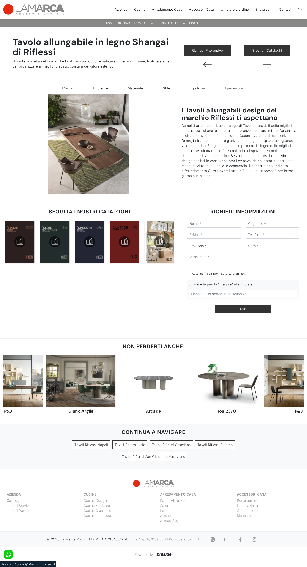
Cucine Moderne (97, 505)
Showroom (263, 9)
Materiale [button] (135, 88)
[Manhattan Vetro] (267, 64)
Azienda (121, 9)
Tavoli (153, 23)
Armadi (166, 515)
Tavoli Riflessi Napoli (91, 445)
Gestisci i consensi (42, 564)
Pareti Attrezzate (173, 500)
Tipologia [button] (197, 88)
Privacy (6, 564)
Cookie (19, 564)
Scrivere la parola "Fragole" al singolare (220, 284)
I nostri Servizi (18, 505)
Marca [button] (67, 88)
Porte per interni (250, 500)
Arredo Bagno (171, 521)
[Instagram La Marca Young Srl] (254, 539)
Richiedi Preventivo (207, 50)
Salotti (165, 505)
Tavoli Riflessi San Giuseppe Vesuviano (153, 457)
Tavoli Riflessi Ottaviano (171, 445)
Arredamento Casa (167, 9)
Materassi (245, 515)
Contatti (285, 9)
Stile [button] (166, 88)
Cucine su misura (97, 515)
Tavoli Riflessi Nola (130, 445)
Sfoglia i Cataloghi (267, 50)
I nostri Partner (19, 510)
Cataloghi (14, 500)
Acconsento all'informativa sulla (218, 273)
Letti (163, 510)
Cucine (140, 9)
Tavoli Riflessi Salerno (215, 445)
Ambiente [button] (100, 88)
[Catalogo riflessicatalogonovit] (159, 242)
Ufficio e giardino (235, 9)
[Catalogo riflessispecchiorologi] (54, 242)
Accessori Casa (201, 9)
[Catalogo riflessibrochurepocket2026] (124, 242)
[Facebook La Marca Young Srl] (241, 539)
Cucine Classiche (97, 510)
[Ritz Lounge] (207, 64)
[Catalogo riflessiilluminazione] (89, 242)
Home (110, 23)
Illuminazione (247, 505)
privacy (240, 273)
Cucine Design (95, 500)
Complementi (248, 510)
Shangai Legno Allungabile (181, 23)
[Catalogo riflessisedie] (20, 242)
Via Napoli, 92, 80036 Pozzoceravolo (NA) (166, 539)
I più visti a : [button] (235, 88)
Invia (243, 308)
